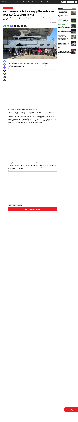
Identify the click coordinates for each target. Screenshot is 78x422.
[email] (18, 26)
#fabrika (14, 205)
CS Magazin (38, 1)
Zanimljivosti (43, 1)
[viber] (11, 26)
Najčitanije (71, 410)
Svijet (21, 1)
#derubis (20, 205)
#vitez (10, 205)
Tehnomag (49, 1)
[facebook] (4, 26)
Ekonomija (25, 1)
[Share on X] (15, 26)
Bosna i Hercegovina (15, 1)
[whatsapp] (8, 26)
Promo (29, 1)
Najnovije (66, 410)
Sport (33, 1)
